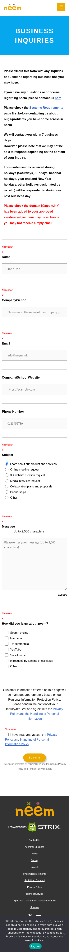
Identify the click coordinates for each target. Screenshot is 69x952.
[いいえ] (64, 934)
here (58, 98)
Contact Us (34, 840)
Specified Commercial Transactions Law (35, 900)
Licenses (34, 907)
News (35, 853)
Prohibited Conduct (35, 880)
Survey (34, 860)
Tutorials (34, 867)
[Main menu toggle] (61, 7)
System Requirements (34, 874)
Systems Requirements (46, 107)
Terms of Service (37, 769)
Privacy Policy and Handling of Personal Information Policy (31, 739)
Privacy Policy (34, 887)
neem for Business (34, 847)
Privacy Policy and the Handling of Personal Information (36, 713)
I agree (35, 946)
